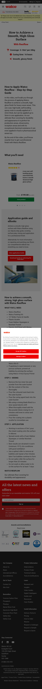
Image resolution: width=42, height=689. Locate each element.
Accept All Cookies (21, 351)
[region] (21, 344)
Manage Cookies (21, 356)
